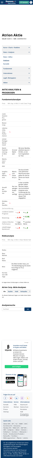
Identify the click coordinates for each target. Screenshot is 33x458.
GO (28, 309)
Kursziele (6, 64)
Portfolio (14, 436)
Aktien (17, 430)
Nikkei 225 (16, 428)
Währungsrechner (9, 438)
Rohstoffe (6, 436)
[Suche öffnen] (31, 2)
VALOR (4, 38)
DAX (25, 424)
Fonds (5, 434)
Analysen (6, 60)
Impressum (24, 405)
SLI (16, 424)
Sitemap (6, 412)
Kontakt (5, 405)
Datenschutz (24, 407)
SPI (13, 424)
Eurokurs (15, 432)
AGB (21, 412)
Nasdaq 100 (7, 428)
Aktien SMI (6, 424)
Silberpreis (22, 432)
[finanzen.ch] (11, 1)
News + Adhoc (8, 57)
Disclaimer (23, 409)
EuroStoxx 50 (7, 426)
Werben (16, 407)
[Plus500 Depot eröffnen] (10, 3)
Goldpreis (10, 430)
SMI (4, 430)
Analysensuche (8, 305)
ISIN (15, 38)
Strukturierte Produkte (16, 434)
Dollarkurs (6, 432)
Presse (5, 409)
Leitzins (25, 438)
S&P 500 (23, 428)
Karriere (6, 407)
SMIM (21, 424)
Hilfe (15, 405)
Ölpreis (19, 438)
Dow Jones (17, 426)
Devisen (23, 430)
